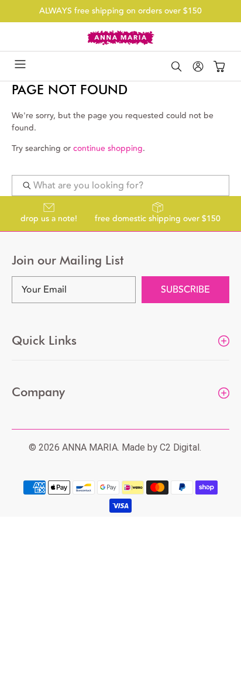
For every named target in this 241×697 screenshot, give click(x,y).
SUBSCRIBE (185, 290)
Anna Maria (90, 447)
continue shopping (108, 148)
